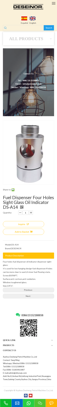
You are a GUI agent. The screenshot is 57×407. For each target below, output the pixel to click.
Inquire (21, 224)
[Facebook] (26, 395)
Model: (8, 244)
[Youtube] (30, 395)
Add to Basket (22, 231)
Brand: (8, 248)
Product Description (14, 255)
